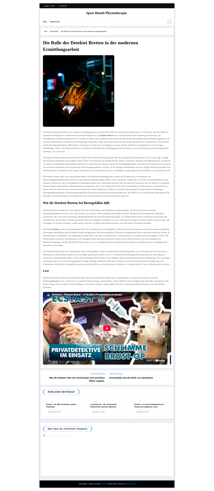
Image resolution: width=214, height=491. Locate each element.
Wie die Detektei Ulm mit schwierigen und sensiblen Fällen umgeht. (77, 379)
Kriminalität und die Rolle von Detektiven (131, 378)
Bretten (57, 229)
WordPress (104, 484)
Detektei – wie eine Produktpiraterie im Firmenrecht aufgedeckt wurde (149, 405)
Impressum (55, 22)
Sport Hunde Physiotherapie (106, 13)
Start (45, 22)
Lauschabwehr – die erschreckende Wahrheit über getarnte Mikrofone (103, 405)
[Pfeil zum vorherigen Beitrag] (44, 377)
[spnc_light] (169, 21)
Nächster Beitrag (115, 374)
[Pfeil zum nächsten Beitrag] (170, 377)
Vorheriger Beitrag (97, 374)
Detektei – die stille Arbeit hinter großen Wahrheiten (61, 405)
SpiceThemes (131, 484)
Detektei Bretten (107, 135)
